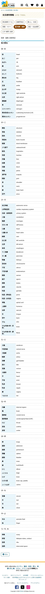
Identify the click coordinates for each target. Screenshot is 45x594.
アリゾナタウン (35, 583)
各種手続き (20, 22)
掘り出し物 (10, 568)
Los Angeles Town (10, 6)
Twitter (22, 587)
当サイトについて (16, 575)
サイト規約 (7, 577)
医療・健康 (21, 27)
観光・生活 (27, 566)
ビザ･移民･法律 (7, 31)
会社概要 (25, 575)
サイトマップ (22, 579)
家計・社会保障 (33, 27)
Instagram (28, 587)
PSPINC (22, 591)
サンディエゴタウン (22, 583)
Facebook (17, 587)
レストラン (18, 566)
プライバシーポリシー (37, 575)
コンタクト (5, 575)
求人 (34, 566)
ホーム (2, 10)
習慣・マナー (6, 27)
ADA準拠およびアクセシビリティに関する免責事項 (26, 577)
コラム (18, 568)
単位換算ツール (7, 22)
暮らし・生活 (32, 22)
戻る (6, 554)
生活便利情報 (9, 10)
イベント (25, 568)
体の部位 (16, 10)
